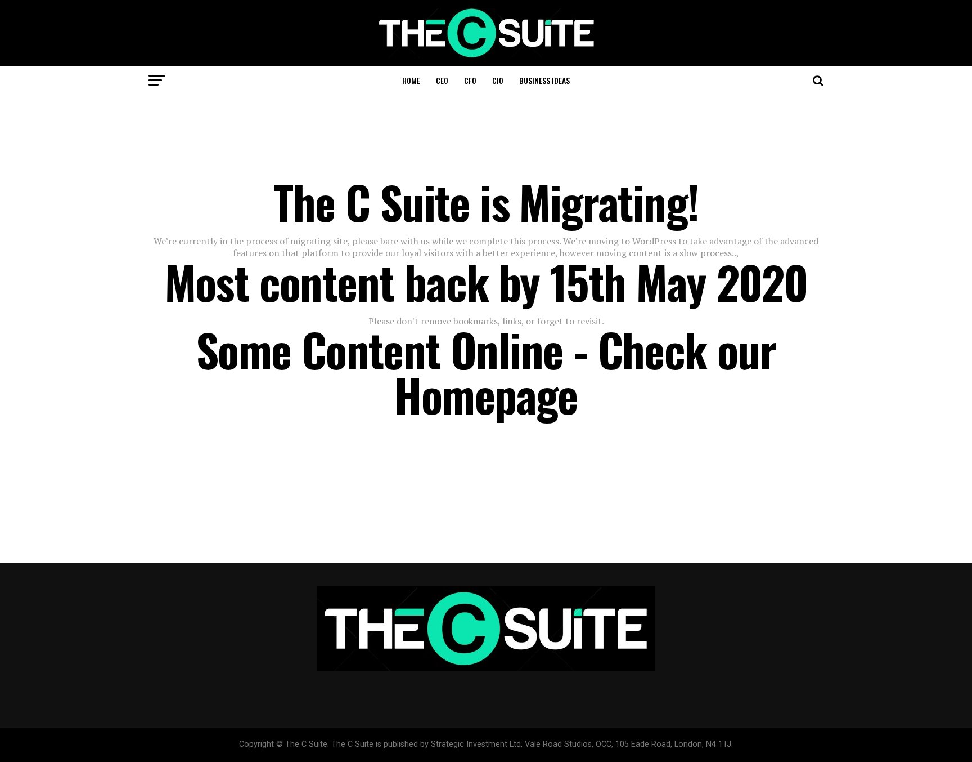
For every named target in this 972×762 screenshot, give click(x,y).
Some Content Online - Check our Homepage (486, 371)
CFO (470, 80)
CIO (497, 80)
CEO (442, 80)
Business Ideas (544, 80)
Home (411, 80)
